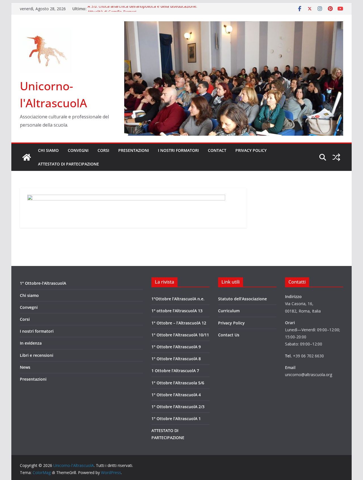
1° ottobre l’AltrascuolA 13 (176, 310)
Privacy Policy (251, 150)
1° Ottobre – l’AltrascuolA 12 (178, 323)
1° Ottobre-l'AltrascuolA (43, 283)
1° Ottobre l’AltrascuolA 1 (176, 418)
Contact (217, 150)
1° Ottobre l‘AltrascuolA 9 (176, 346)
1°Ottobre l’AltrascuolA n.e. (177, 298)
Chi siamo (48, 150)
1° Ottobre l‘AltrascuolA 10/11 (180, 335)
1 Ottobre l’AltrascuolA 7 (175, 370)
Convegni (78, 150)
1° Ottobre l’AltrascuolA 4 (176, 394)
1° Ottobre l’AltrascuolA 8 (176, 358)
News (25, 367)
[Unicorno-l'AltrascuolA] (26, 157)
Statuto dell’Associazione (242, 298)
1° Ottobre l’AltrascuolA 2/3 (177, 406)
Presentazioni (133, 150)
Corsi (103, 150)
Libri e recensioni (36, 355)
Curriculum (229, 310)
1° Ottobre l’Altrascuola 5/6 (177, 382)
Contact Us (228, 335)
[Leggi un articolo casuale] (336, 157)
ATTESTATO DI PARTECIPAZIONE (68, 164)
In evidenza (31, 343)
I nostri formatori (178, 150)
